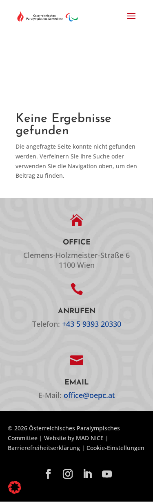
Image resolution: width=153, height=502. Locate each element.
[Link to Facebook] (48, 474)
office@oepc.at (89, 395)
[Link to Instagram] (68, 474)
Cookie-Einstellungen (115, 448)
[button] (131, 21)
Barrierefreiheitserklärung (44, 448)
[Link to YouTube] (107, 474)
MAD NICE (90, 438)
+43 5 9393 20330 (91, 324)
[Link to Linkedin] (87, 474)
